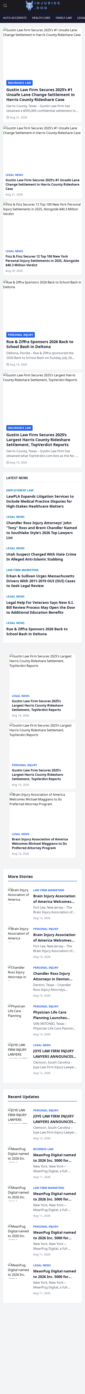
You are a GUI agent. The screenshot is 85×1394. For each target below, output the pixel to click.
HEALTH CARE (41, 18)
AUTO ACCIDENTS (15, 18)
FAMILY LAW (64, 18)
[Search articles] (5, 6)
